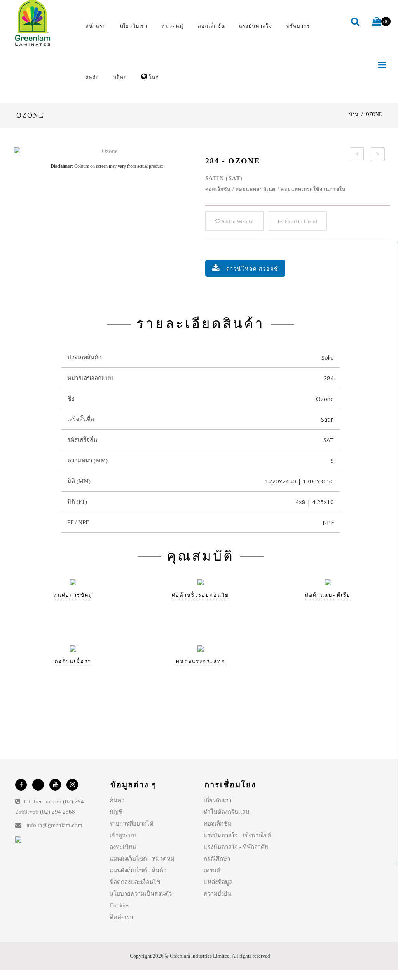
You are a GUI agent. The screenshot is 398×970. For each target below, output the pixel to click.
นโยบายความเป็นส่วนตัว (141, 894)
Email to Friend (300, 221)
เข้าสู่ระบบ (123, 835)
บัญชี (116, 812)
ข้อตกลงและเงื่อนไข (135, 882)
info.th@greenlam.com (54, 825)
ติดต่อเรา (121, 917)
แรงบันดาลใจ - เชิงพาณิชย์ (237, 835)
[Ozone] (106, 151)
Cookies (119, 905)
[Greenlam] (43, 23)
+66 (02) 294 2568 (52, 811)
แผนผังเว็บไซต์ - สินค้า (138, 870)
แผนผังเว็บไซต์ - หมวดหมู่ (142, 859)
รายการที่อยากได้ (132, 824)
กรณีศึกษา (217, 859)
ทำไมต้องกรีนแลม (227, 812)
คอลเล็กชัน (217, 824)
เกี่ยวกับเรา (217, 800)
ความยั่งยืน (217, 894)
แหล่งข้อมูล (218, 882)
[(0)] (376, 22)
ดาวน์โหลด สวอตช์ (252, 269)
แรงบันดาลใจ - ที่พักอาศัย (236, 847)
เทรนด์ (212, 870)
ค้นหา (117, 800)
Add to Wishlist (237, 221)
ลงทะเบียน (123, 847)
